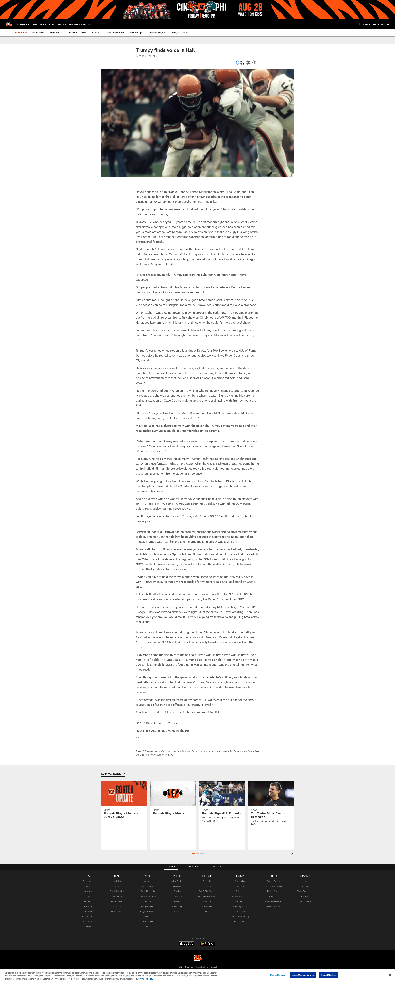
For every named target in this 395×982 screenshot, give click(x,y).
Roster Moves (117, 901)
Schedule (207, 881)
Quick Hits (117, 906)
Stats (88, 896)
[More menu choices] (89, 24)
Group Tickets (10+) (273, 901)
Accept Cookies (328, 975)
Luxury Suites (273, 896)
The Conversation (117, 911)
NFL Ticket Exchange (206, 896)
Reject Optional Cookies (303, 975)
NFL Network (148, 926)
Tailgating (240, 891)
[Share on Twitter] (242, 64)
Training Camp (88, 916)
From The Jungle (148, 886)
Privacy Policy (146, 979)
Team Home (88, 881)
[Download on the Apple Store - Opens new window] (186, 944)
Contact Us (88, 921)
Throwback (177, 896)
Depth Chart (88, 906)
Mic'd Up (147, 901)
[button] (193, 854)
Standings (207, 901)
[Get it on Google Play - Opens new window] (207, 945)
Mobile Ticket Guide (273, 906)
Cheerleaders (177, 911)
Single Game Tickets (273, 886)
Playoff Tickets (273, 891)
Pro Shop (240, 901)
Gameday (177, 886)
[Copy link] (254, 62)
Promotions (207, 906)
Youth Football (305, 901)
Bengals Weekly (147, 906)
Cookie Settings (277, 975)
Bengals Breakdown (148, 911)
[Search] (359, 24)
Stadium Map (240, 911)
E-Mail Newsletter (117, 891)
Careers (88, 926)
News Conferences (148, 896)
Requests (305, 896)
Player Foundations (305, 891)
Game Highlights (148, 891)
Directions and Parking (240, 916)
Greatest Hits (148, 921)
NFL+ (207, 911)
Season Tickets (273, 881)
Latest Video (148, 881)
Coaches (88, 891)
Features (147, 916)
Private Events (240, 921)
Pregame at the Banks (240, 896)
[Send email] (248, 64)
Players (88, 886)
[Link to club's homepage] (8, 24)
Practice (177, 891)
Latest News (117, 881)
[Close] (390, 975)
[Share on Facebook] (236, 64)
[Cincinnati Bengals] (197, 958)
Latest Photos (177, 881)
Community (117, 896)
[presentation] (292, 854)
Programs (305, 886)
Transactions (88, 911)
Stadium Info (240, 881)
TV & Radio (207, 886)
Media (116, 886)
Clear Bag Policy (240, 906)
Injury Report (88, 901)
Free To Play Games (207, 891)
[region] (197, 975)
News (305, 881)
